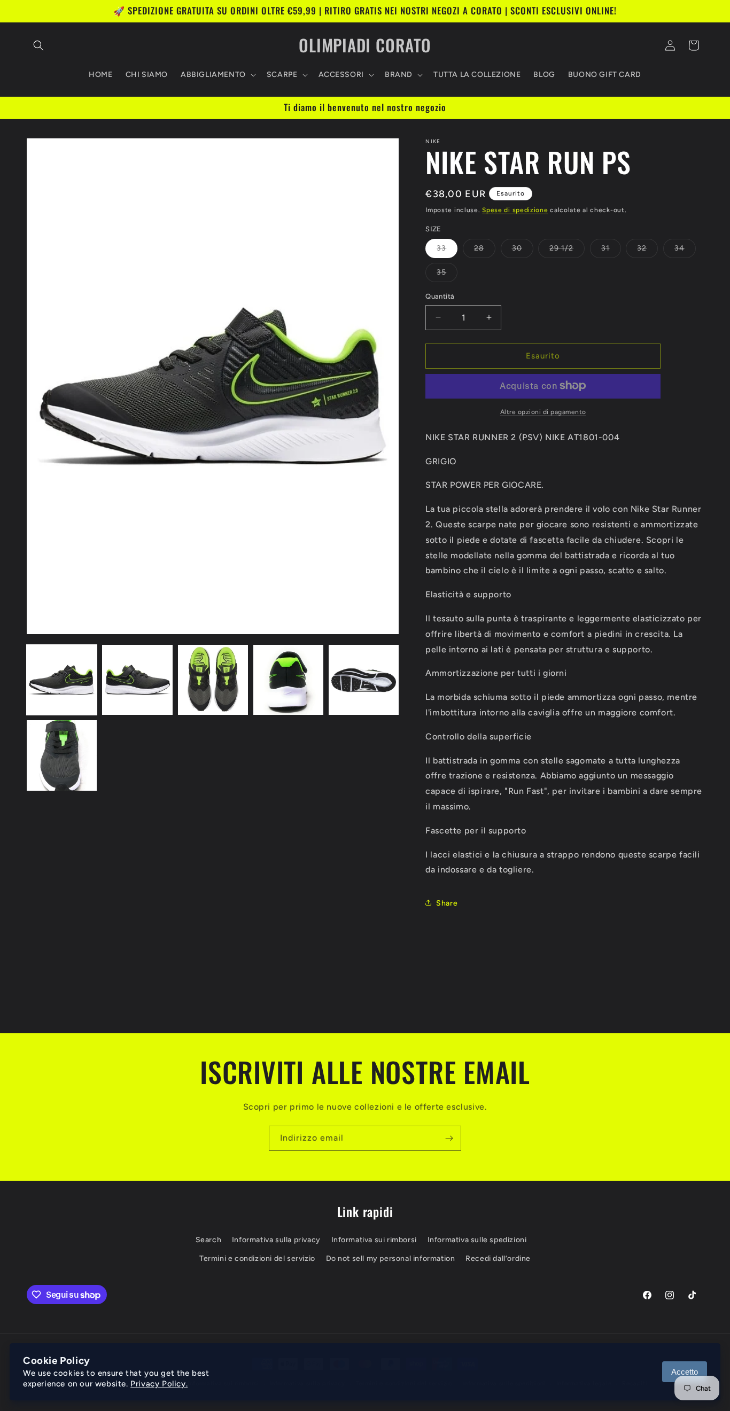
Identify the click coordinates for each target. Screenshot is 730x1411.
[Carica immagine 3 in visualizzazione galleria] (213, 680)
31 (611, 250)
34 (685, 250)
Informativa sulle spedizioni (477, 1239)
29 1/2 (567, 250)
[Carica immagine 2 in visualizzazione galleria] (137, 680)
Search (209, 1239)
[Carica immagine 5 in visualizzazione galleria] (364, 680)
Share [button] (446, 902)
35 (447, 274)
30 (522, 250)
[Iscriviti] (449, 1138)
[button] (38, 45)
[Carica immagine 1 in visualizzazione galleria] (62, 680)
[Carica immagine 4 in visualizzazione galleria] (288, 680)
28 (484, 250)
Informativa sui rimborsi (374, 1239)
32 (647, 250)
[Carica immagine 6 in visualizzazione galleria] (62, 755)
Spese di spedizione (515, 210)
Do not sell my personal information (390, 1258)
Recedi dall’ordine (498, 1258)
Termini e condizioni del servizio (257, 1258)
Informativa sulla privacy (276, 1239)
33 (447, 250)
